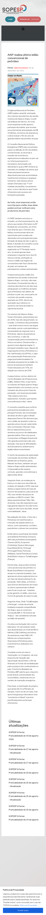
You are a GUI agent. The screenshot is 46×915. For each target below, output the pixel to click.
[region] (23, 900)
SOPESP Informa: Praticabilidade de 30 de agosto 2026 (23, 736)
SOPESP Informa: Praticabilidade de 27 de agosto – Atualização (23, 749)
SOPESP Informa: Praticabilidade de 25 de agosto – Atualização (23, 783)
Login (10, 19)
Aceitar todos (23, 910)
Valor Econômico (21, 68)
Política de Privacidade (28, 905)
